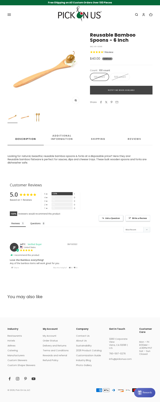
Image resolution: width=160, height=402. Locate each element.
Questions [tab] (35, 223)
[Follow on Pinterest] (25, 379)
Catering (13, 350)
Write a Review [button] (139, 218)
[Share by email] (117, 102)
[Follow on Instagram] (17, 379)
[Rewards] (144, 392)
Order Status (50, 340)
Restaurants (15, 335)
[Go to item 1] (13, 117)
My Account (49, 335)
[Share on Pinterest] (111, 102)
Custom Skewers (17, 360)
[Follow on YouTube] (33, 379)
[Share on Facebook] (101, 102)
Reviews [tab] (134, 139)
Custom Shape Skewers (21, 365)
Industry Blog (83, 360)
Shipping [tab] (98, 139)
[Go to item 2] (25, 117)
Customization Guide (88, 355)
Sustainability (84, 345)
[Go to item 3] (37, 117)
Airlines (11, 345)
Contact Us (83, 335)
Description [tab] (25, 139)
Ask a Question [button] (112, 218)
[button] (70, 267)
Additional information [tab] (62, 137)
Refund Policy (50, 360)
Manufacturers (16, 355)
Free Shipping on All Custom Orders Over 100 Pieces (80, 2)
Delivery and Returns (54, 345)
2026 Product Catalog (89, 350)
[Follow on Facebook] (10, 379)
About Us (81, 340)
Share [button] (16, 267)
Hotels (11, 340)
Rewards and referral (55, 355)
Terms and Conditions (56, 350)
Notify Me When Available (121, 90)
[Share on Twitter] (106, 102)
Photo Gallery (84, 365)
